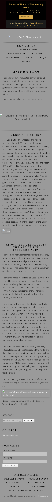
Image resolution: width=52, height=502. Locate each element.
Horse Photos (14, 483)
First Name (7, 457)
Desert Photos (16, 486)
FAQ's (43, 57)
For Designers (17, 53)
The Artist (37, 53)
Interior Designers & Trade (26, 490)
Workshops (12, 57)
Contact (30, 57)
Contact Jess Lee (10, 434)
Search (26, 61)
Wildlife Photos (14, 479)
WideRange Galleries (42, 496)
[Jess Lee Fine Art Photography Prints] (26, 37)
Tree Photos (37, 486)
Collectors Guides (26, 50)
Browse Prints (26, 46)
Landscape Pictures (26, 475)
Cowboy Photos (38, 479)
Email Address (9, 450)
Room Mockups (37, 483)
